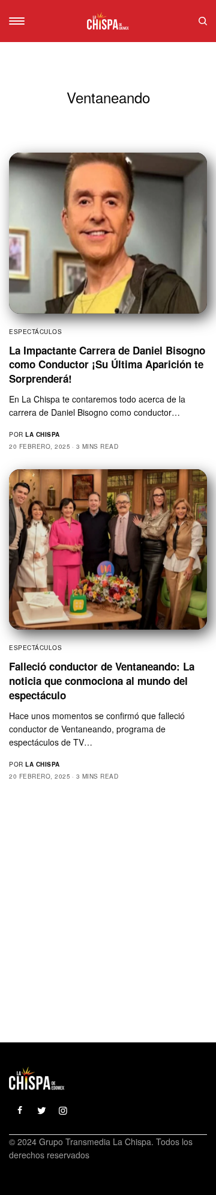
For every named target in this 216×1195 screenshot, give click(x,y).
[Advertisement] (108, 907)
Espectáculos (35, 331)
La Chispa (42, 434)
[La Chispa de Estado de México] (108, 21)
